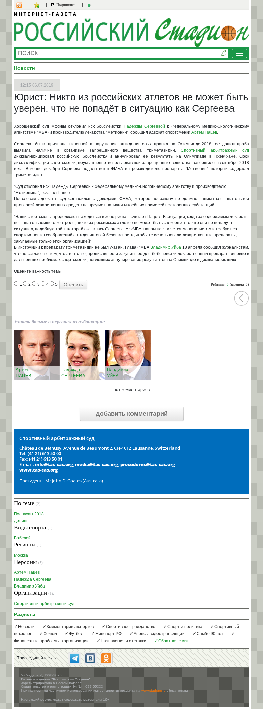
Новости (26, 626)
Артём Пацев (204, 132)
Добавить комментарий (132, 413)
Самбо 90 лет (210, 633)
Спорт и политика (184, 626)
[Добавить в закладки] (37, 5)
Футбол (76, 633)
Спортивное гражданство (130, 626)
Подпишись (65, 5)
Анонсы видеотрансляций (159, 633)
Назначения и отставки (123, 641)
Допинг (21, 520)
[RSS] (22, 5)
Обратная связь (173, 641)
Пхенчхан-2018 (29, 514)
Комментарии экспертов (70, 626)
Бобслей (22, 538)
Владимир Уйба (165, 247)
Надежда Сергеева (32, 579)
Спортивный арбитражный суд (215, 150)
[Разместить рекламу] (90, 5)
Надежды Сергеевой (144, 126)
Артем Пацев (27, 572)
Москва (21, 555)
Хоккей (50, 633)
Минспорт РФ (108, 633)
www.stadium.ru (153, 690)
